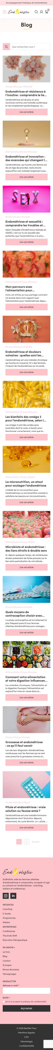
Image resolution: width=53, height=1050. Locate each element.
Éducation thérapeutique (15, 939)
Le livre (6, 951)
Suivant (35, 841)
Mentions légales (26, 1032)
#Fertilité (27, 86)
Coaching (7, 909)
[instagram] (6, 896)
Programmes (9, 917)
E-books (7, 913)
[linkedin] (13, 896)
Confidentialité (26, 1045)
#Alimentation (12, 151)
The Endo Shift (10, 935)
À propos (7, 965)
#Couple (25, 216)
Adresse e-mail (11, 985)
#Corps (9, 86)
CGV (26, 1036)
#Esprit (31, 477)
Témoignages (9, 973)
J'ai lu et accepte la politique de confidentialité (25, 1001)
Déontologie (27, 1041)
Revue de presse (11, 969)
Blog (5, 956)
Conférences (9, 931)
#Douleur (18, 86)
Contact (6, 960)
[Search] (6, 46)
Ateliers (6, 922)
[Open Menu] (5, 12)
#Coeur (9, 216)
